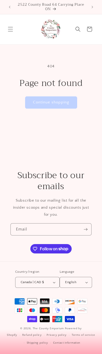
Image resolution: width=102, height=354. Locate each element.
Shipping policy (37, 342)
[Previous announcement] (9, 7)
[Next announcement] (92, 7)
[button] (10, 29)
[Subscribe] (85, 229)
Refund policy (32, 335)
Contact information (66, 342)
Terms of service (83, 335)
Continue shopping (51, 102)
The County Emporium (49, 328)
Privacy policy (57, 335)
